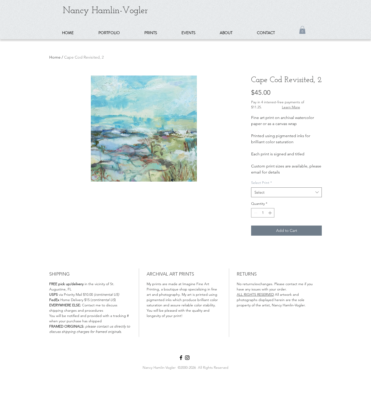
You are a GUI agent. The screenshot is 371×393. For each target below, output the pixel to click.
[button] (118, 33)
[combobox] (286, 192)
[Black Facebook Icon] (181, 358)
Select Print (261, 182)
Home (55, 57)
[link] (302, 30)
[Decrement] (255, 212)
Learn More (291, 107)
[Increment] (270, 212)
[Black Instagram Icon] (187, 358)
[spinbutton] (262, 212)
